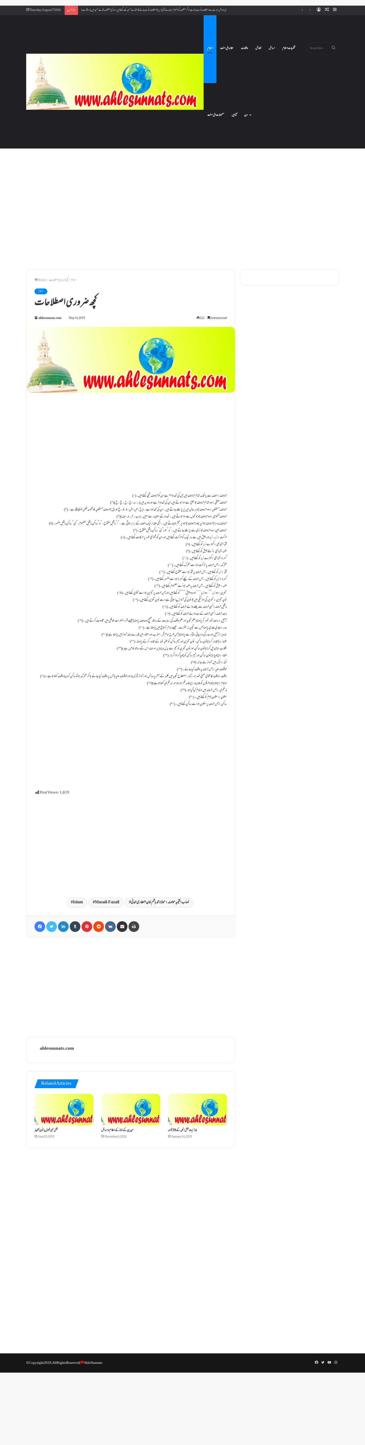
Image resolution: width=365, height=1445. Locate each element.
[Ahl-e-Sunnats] (115, 82)
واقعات (244, 48)
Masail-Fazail (107, 902)
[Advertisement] (182, 219)
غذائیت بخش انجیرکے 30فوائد (182, 1130)
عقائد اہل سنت (227, 48)
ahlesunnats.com (49, 318)
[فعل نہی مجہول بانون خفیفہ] (63, 1109)
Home (42, 280)
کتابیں (234, 115)
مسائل (272, 48)
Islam (78, 902)
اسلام (210, 48)
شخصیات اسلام (288, 48)
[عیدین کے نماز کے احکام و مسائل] (130, 1109)
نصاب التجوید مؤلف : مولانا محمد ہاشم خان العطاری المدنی (160, 902)
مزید (246, 115)
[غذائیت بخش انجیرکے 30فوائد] (197, 1109)
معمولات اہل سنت (215, 115)
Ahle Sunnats (93, 1363)
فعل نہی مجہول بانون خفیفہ (46, 1130)
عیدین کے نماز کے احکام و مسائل (117, 1130)
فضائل (258, 48)
